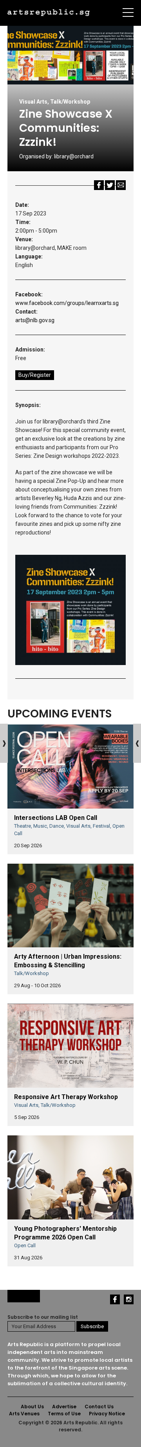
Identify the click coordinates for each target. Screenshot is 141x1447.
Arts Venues (24, 1413)
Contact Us (99, 1406)
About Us (32, 1406)
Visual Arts (33, 102)
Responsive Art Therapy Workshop (66, 1097)
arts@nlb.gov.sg (34, 320)
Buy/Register (34, 375)
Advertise (64, 1406)
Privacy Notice (107, 1413)
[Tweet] (110, 185)
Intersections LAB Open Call (55, 817)
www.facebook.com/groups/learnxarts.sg (67, 303)
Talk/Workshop (70, 102)
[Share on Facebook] (99, 185)
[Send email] (121, 185)
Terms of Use (64, 1413)
